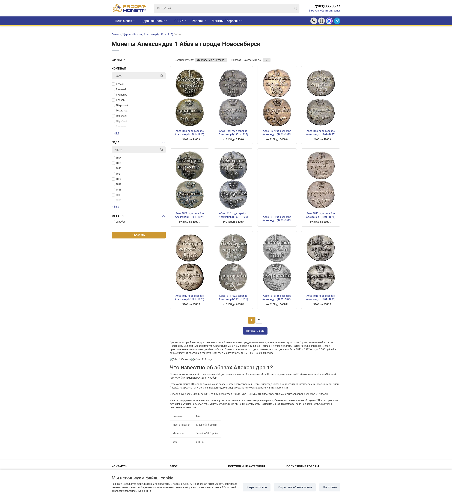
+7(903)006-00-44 (326, 6)
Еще (116, 132)
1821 (118, 173)
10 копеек (121, 115)
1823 (118, 163)
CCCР (178, 21)
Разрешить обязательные (295, 487)
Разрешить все (256, 487)
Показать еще (255, 330)
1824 (118, 157)
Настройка (330, 487)
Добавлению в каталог (210, 60)
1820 (118, 179)
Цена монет (123, 21)
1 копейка (121, 94)
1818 (118, 189)
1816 (118, 200)
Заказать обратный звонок (324, 10)
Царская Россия (153, 21)
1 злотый (121, 89)
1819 (118, 184)
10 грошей (122, 105)
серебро (121, 221)
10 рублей (121, 121)
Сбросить (138, 235)
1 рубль (120, 100)
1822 (118, 168)
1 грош (120, 84)
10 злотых (121, 110)
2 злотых (121, 126)
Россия (197, 21)
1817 (118, 195)
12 (265, 60)
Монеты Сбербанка (226, 21)
